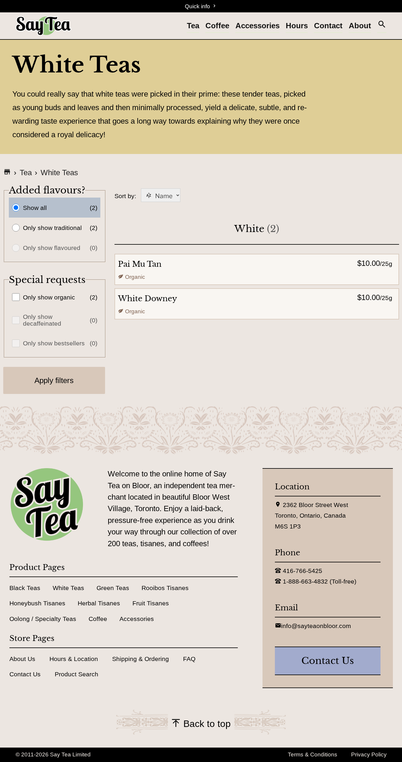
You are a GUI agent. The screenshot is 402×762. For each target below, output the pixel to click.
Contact (328, 25)
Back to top (206, 723)
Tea (193, 25)
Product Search (76, 674)
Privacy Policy (369, 754)
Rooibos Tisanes (165, 587)
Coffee (217, 25)
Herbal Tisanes (99, 603)
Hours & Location (73, 658)
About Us (22, 658)
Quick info (198, 6)
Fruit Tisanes (150, 603)
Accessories (257, 25)
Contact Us (25, 674)
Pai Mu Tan (140, 264)
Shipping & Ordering (140, 658)
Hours (297, 25)
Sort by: (147, 196)
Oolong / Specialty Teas (42, 618)
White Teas (59, 172)
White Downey (147, 298)
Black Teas (24, 587)
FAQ (189, 658)
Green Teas (113, 587)
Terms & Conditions (312, 754)
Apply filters (54, 380)
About (360, 25)
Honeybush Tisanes (37, 603)
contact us (327, 661)
